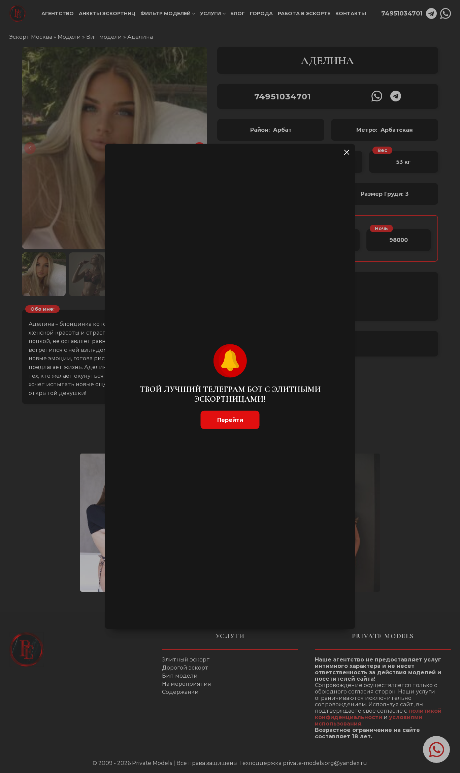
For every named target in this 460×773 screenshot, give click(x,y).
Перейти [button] (230, 419)
